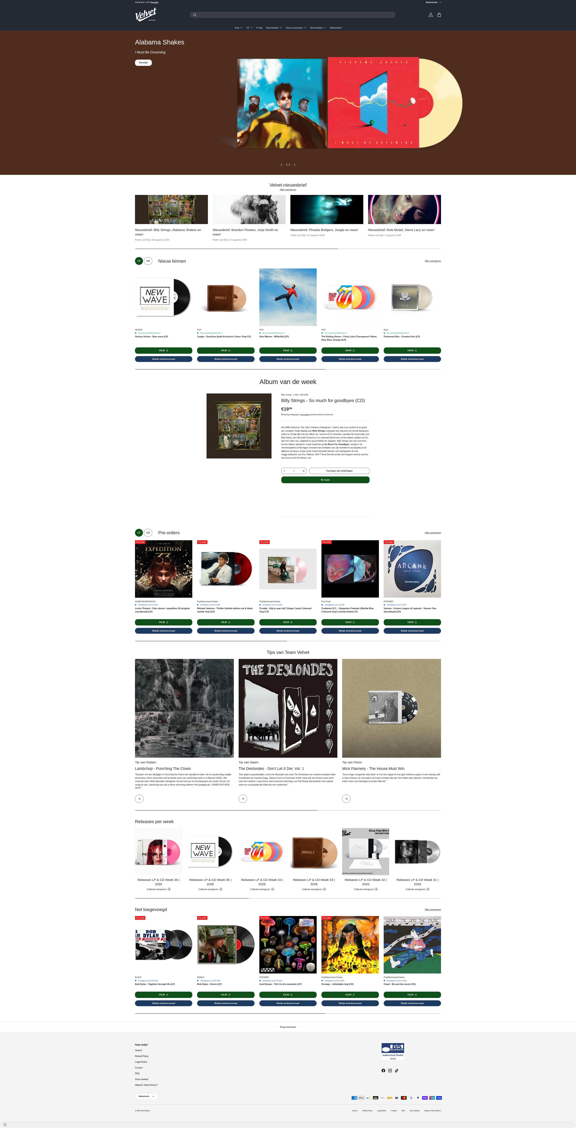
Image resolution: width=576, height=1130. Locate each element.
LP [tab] (139, 261)
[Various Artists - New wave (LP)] (163, 297)
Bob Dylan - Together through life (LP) (155, 984)
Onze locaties (316, 27)
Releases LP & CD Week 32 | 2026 (366, 882)
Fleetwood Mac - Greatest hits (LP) (402, 336)
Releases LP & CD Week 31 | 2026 (417, 882)
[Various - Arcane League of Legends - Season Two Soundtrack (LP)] (412, 569)
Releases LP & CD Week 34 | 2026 (262, 882)
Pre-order (143, 67)
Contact (139, 1067)
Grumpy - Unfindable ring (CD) (337, 984)
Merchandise (272, 27)
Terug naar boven (288, 1027)
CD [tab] (148, 261)
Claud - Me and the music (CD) (400, 984)
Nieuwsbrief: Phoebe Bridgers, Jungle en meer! (324, 230)
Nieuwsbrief (336, 27)
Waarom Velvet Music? (146, 1085)
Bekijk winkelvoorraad (163, 359)
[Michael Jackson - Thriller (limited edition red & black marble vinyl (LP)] (225, 569)
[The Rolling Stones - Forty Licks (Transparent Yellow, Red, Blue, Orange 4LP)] (350, 297)
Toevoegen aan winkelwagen (339, 471)
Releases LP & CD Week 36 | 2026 (159, 882)
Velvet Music (145, 1111)
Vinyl (237, 27)
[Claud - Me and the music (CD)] (412, 944)
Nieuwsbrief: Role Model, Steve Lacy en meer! (401, 230)
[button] (439, 14)
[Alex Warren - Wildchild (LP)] (288, 297)
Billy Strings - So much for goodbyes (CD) (323, 400)
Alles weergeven (288, 189)
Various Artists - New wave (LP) (151, 336)
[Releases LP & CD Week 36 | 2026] (158, 851)
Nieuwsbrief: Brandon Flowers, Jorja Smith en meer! (245, 232)
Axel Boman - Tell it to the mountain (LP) (280, 984)
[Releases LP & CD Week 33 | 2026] (313, 851)
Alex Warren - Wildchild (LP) (274, 336)
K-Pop (259, 27)
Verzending (305, 414)
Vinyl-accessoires (294, 27)
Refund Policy (142, 1056)
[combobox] (292, 15)
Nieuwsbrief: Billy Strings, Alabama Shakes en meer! (168, 232)
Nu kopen (325, 480)
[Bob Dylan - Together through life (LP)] (163, 944)
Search (138, 1050)
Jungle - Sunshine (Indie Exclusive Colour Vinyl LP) (224, 336)
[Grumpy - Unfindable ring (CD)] (350, 944)
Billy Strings (286, 395)
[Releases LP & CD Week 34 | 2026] (262, 851)
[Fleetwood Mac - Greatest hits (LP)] (412, 297)
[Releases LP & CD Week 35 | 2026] (210, 851)
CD (247, 27)
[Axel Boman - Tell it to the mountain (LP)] (288, 944)
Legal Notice (141, 1062)
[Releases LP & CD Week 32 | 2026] (365, 851)
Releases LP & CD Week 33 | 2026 (314, 882)
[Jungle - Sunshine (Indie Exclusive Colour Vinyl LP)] (225, 297)
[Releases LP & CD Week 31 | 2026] (417, 851)
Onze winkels (141, 1079)
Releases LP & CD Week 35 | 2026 (210, 882)
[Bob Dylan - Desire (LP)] (225, 944)
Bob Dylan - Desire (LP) (209, 984)
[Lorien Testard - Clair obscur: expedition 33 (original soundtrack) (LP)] (163, 569)
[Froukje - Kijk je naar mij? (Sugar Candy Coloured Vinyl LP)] (288, 569)
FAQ (137, 1073)
